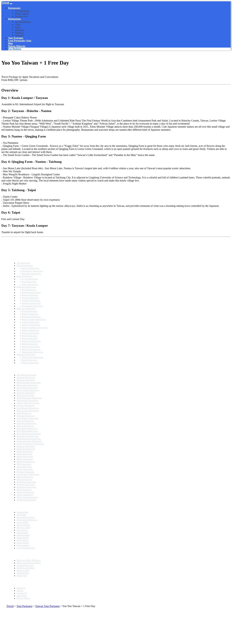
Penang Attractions (30, 333)
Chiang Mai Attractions (32, 357)
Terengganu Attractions (32, 352)
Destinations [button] (14, 19)
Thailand (19, 35)
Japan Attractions (24, 276)
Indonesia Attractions (26, 287)
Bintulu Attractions (25, 395)
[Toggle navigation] (11, 3)
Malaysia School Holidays (29, 563)
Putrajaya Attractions (31, 341)
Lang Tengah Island (26, 548)
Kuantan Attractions (26, 446)
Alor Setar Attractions (26, 375)
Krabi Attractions (29, 360)
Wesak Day (22, 575)
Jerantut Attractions (25, 416)
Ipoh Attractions (24, 413)
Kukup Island (23, 545)
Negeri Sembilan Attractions (35, 327)
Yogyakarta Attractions (32, 306)
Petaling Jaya (21, 16)
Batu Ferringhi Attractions (29, 382)
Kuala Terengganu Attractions (30, 444)
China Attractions (25, 265)
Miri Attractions (24, 464)
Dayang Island (23, 525)
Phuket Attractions (30, 363)
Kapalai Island (23, 535)
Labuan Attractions (30, 322)
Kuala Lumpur (22, 13)
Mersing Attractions (26, 461)
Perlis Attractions (29, 338)
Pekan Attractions (25, 469)
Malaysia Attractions (26, 308)
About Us (21, 588)
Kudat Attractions (25, 451)
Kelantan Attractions (31, 317)
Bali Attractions (29, 289)
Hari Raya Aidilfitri (25, 568)
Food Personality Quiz (19, 40)
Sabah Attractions (30, 344)
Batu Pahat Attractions (27, 388)
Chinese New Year (25, 565)
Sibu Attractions (24, 489)
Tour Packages (15, 38)
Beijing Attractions (30, 268)
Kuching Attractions (26, 449)
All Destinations (22, 21)
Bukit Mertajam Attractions (29, 398)
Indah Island (22, 532)
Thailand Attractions (26, 354)
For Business (14, 49)
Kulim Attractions (25, 456)
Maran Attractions (25, 459)
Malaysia (19, 32)
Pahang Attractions (30, 330)
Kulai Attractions (24, 454)
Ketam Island (23, 543)
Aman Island (22, 512)
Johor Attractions (29, 311)
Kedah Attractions (30, 314)
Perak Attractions (29, 336)
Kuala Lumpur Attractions (34, 319)
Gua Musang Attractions (28, 408)
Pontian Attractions (25, 472)
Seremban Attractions (26, 487)
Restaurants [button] (14, 8)
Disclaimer (21, 595)
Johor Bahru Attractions (27, 418)
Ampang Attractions (26, 377)
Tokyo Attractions (30, 284)
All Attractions (23, 263)
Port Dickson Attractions (28, 474)
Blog (10, 43)
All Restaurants (22, 11)
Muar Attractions (24, 467)
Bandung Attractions (31, 292)
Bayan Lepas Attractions (28, 390)
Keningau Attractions (26, 423)
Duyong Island (23, 527)
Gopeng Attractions (25, 405)
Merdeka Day (23, 573)
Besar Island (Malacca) (27, 520)
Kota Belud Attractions (27, 428)
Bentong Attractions (26, 393)
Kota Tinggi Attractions (27, 436)
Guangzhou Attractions (32, 271)
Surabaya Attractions (31, 303)
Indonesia (19, 30)
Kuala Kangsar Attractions (29, 439)
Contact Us (22, 593)
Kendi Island (22, 540)
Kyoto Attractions (30, 279)
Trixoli (5, 2)
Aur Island (21, 515)
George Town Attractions (28, 403)
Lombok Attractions (31, 300)
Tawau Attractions (25, 495)
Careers (20, 590)
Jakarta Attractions (30, 298)
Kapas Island (22, 538)
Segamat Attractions (26, 484)
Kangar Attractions (25, 421)
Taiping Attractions (25, 492)
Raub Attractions (24, 479)
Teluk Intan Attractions (27, 497)
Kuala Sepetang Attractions (29, 441)
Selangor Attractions (31, 349)
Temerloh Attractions (26, 500)
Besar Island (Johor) (26, 517)
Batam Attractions (30, 295)
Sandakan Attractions (26, 482)
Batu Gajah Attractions (27, 385)
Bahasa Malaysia (16, 46)
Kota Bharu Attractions (27, 431)
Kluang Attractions (25, 426)
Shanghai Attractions (31, 274)
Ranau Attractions (25, 477)
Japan (17, 27)
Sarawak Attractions (31, 346)
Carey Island (22, 522)
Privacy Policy (23, 598)
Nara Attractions (29, 282)
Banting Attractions (26, 380)
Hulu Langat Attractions (28, 410)
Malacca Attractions (31, 325)
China (18, 24)
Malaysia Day (23, 570)
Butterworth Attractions (27, 400)
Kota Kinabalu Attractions (29, 433)
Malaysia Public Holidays (28, 560)
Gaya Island (22, 530)
